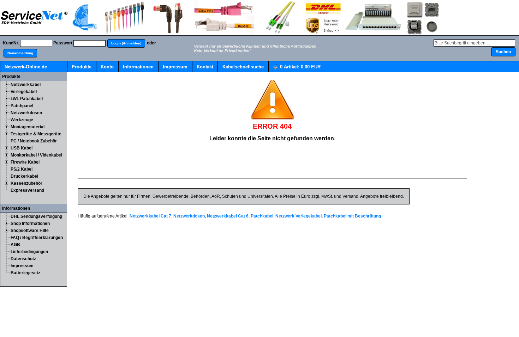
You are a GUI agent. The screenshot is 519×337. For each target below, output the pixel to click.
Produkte (81, 66)
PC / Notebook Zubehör (34, 141)
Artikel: (300, 66)
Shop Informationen (30, 223)
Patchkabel (262, 216)
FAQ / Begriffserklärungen (37, 237)
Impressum (175, 66)
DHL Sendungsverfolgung (36, 216)
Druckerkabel (24, 176)
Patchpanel (22, 105)
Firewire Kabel (25, 162)
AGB (15, 244)
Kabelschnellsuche (243, 66)
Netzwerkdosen (26, 112)
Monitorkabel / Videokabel (36, 155)
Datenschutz (23, 258)
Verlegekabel (24, 91)
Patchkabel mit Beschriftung (352, 216)
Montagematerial (27, 126)
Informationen (138, 66)
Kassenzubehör (26, 183)
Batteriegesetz (25, 272)
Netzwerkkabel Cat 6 (228, 216)
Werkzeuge (22, 119)
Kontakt (205, 66)
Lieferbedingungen (29, 251)
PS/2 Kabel (21, 169)
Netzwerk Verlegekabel (298, 216)
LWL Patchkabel (27, 98)
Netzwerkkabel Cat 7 (150, 216)
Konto (107, 66)
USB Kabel (21, 148)
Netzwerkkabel (26, 84)
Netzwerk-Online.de (26, 66)
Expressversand (27, 190)
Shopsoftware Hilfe (30, 230)
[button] (126, 43)
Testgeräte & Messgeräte (36, 133)
